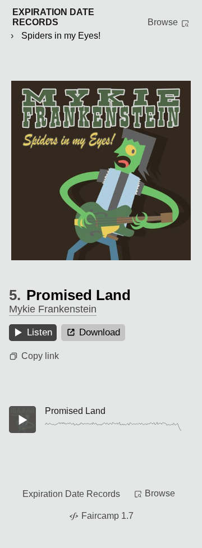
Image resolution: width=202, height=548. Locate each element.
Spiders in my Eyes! (60, 35)
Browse (163, 22)
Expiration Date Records (71, 494)
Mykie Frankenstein (53, 309)
